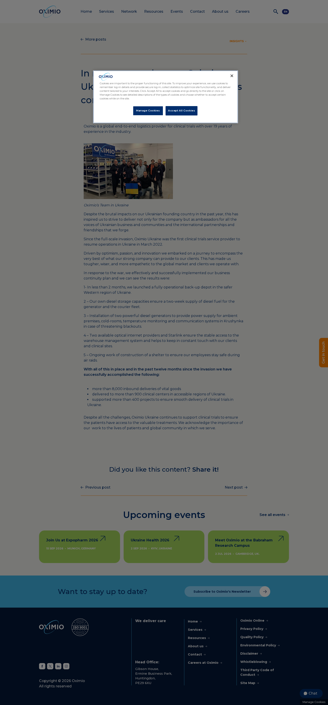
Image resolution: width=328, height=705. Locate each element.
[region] (165, 96)
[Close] (232, 76)
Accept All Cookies (181, 110)
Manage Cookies (148, 110)
